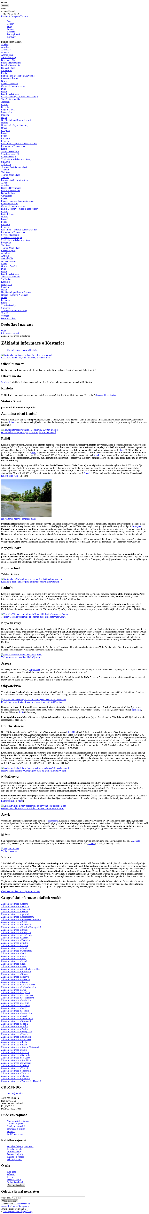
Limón (91, 843)
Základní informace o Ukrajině (15, 1076)
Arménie (5, 52)
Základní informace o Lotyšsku (15, 992)
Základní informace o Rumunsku (16, 1039)
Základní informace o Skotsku (15, 1052)
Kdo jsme (11, 1172)
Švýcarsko (6, 164)
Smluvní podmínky (16, 1182)
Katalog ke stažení (15, 1157)
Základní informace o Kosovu (15, 977)
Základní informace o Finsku (14, 943)
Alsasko (5, 47)
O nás (9, 21)
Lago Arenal (34, 669)
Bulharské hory (8, 68)
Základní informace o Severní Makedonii (20, 1047)
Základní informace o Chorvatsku (16, 950)
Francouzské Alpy (9, 78)
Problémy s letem (15, 1134)
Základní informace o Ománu (14, 1026)
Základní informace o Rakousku (16, 1037)
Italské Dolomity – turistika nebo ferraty (19, 96)
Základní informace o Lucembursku (17, 995)
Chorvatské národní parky (13, 86)
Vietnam (5, 177)
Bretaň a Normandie (10, 65)
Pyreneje (5, 141)
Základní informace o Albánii (14, 904)
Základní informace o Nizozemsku (17, 1018)
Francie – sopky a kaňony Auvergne (17, 75)
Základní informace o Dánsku (15, 937)
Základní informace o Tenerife (15, 1068)
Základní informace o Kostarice (15, 979)
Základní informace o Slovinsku (16, 1055)
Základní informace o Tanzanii (15, 1065)
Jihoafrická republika (10, 99)
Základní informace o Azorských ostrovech (21, 919)
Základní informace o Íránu (13, 956)
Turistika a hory (14, 1151)
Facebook (5, 16)
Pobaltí (4, 133)
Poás (122, 450)
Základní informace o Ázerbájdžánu (17, 917)
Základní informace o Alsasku (15, 906)
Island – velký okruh (10, 94)
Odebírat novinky (9, 1201)
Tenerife (5, 169)
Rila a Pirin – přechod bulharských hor (19, 143)
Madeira (5, 115)
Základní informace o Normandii (16, 1021)
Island (4, 91)
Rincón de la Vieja (9, 476)
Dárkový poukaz (14, 1159)
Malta (20, 801)
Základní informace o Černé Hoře (16, 935)
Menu (4, 8)
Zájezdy (10, 24)
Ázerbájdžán (7, 55)
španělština (53, 820)
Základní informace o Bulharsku (16, 932)
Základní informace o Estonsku (15, 940)
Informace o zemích (10, 333)
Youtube (24, 16)
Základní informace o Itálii (13, 964)
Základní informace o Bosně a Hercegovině (21, 927)
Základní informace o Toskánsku (16, 1070)
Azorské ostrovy (8, 57)
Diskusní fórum (14, 1179)
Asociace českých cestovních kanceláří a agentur (15, 1204)
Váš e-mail (6, 1197)
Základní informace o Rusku (14, 1042)
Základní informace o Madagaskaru (17, 997)
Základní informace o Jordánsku (16, 971)
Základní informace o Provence (15, 1034)
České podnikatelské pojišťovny (17, 1211)
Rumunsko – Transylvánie (13, 146)
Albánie (4, 44)
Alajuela (136, 841)
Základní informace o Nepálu (14, 1016)
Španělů (71, 732)
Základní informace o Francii (14, 945)
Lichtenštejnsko (8, 801)
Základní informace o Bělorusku (16, 924)
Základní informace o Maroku (15, 1010)
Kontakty (11, 37)
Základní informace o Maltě (14, 1008)
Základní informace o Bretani (14, 930)
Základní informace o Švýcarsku (16, 1063)
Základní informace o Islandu (14, 961)
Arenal (87, 473)
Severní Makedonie (10, 151)
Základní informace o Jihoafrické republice (20, 969)
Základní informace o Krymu (14, 982)
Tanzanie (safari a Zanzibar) (14, 167)
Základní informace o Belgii (14, 922)
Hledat (4, 2)
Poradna (11, 29)
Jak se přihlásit (13, 34)
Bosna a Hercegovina (11, 62)
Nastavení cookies (16, 1185)
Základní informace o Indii (13, 953)
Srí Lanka (5, 162)
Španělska (136, 709)
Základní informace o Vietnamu (15, 1078)
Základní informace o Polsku (14, 1029)
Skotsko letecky (8, 156)
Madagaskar (6, 112)
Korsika (4, 104)
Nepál (4, 117)
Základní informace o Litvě (13, 990)
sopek (96, 455)
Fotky (9, 26)
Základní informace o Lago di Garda (18, 984)
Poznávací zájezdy (14, 180)
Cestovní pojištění (15, 1123)
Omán (4, 128)
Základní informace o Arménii (15, 914)
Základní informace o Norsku (14, 1024)
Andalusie (5, 49)
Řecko (4, 149)
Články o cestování (16, 1126)
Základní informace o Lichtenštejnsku (18, 987)
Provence (5, 138)
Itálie (21, 712)
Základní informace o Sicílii (14, 1050)
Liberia (12, 422)
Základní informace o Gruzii (14, 948)
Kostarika (5, 107)
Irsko (3, 89)
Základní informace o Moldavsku (16, 1013)
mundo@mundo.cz (16, 1093)
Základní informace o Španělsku (16, 1060)
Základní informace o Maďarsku (16, 1000)
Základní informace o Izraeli (14, 966)
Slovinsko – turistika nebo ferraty (16, 159)
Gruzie (4, 81)
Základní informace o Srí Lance (15, 1057)
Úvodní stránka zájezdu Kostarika (22, 350)
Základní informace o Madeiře (15, 1003)
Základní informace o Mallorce (15, 1005)
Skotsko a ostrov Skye (11, 154)
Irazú (33, 452)
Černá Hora (6, 70)
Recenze (11, 31)
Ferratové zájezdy (15, 1154)
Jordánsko (5, 102)
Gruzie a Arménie (9, 83)
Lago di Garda (8, 109)
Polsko (4, 136)
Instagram (15, 16)
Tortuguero (137, 526)
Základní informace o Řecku (14, 1044)
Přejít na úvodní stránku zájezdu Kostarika (20, 891)
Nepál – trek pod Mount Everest (16, 120)
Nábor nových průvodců (18, 1121)
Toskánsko (6, 172)
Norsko (4, 122)
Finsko (4, 73)
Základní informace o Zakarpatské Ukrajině (21, 1081)
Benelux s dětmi (8, 60)
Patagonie (5, 130)
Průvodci (11, 1174)
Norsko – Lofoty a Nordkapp (14, 125)
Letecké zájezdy (8, 250)
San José (5, 382)
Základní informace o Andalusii (15, 909)
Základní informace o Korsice (15, 974)
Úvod (3, 330)
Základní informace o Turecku (15, 1073)
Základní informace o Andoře (14, 911)
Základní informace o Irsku (13, 958)
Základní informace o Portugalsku (16, 1031)
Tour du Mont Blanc (10, 175)
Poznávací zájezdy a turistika (20, 1146)
